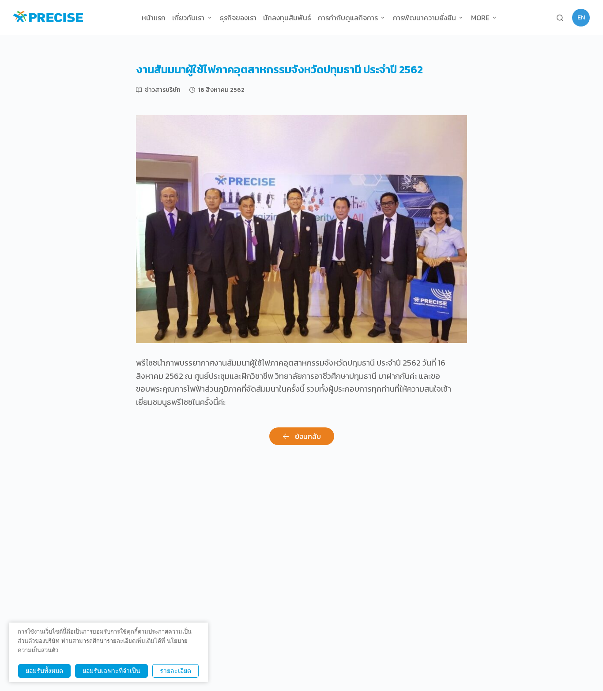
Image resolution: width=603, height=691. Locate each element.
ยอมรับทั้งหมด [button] (44, 670)
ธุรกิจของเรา (238, 17)
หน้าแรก (154, 17)
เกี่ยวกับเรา (188, 17)
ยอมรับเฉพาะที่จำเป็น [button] (111, 670)
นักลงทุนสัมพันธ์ (287, 17)
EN (581, 17)
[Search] (560, 18)
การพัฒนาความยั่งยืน (424, 17)
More (480, 17)
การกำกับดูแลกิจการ (348, 17)
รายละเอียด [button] (175, 670)
